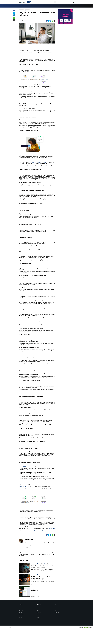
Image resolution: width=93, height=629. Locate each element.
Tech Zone (20, 612)
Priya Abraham (29, 539)
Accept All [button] (85, 627)
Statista (24, 466)
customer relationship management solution (39, 162)
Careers (38, 619)
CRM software (24, 354)
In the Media (39, 608)
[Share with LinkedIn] (50, 21)
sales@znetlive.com (52, 528)
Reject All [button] (90, 627)
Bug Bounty (57, 612)
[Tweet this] (49, 21)
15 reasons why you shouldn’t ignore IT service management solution (33, 530)
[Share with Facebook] (47, 21)
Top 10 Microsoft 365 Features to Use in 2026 (42, 565)
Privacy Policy (57, 608)
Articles (27, 547)
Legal (56, 607)
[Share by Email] (54, 21)
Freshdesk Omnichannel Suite (23, 486)
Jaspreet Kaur (34, 567)
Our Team (38, 610)
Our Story (38, 614)
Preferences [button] (81, 627)
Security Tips (21, 614)
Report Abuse (57, 610)
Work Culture (39, 617)
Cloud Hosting (21, 610)
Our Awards (39, 612)
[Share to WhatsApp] (52, 21)
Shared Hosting (21, 608)
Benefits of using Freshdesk (37, 505)
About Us (38, 607)
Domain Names (21, 607)
